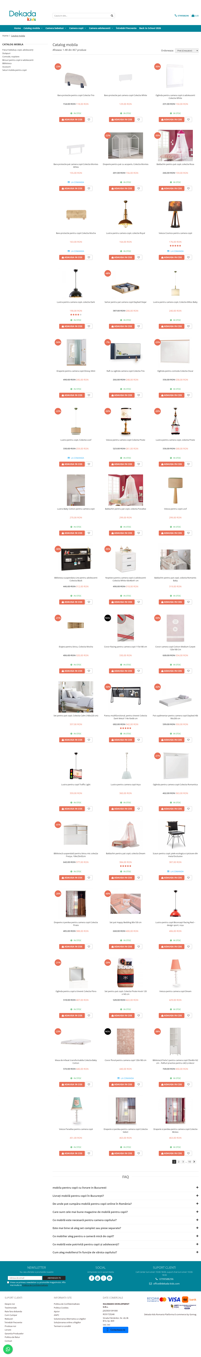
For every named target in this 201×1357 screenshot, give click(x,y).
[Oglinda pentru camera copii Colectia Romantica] (175, 765)
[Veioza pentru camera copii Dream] (175, 972)
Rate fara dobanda (13, 1311)
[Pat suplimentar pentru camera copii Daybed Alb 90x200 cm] (175, 697)
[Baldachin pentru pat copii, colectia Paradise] (125, 490)
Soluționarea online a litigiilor (67, 1322)
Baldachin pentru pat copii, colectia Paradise (125, 508)
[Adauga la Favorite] (88, 119)
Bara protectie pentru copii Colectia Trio (75, 95)
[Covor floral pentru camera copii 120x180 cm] (125, 1041)
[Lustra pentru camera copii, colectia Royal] (125, 214)
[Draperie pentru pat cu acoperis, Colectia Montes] (125, 145)
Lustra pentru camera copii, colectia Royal (125, 233)
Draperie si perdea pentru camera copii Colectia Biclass (175, 1130)
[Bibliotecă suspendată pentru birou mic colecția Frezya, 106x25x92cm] (75, 834)
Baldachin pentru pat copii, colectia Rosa (175, 164)
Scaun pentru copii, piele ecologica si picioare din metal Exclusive (175, 855)
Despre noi (10, 1303)
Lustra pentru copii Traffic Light (75, 784)
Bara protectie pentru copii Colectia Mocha (76, 233)
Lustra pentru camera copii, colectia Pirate (175, 439)
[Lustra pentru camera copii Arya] (125, 765)
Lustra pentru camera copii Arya (126, 784)
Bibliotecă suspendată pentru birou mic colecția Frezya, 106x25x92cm (76, 855)
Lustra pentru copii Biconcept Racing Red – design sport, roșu (175, 924)
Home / (6, 35)
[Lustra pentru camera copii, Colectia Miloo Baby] (175, 283)
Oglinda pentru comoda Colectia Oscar (175, 371)
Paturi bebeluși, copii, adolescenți (17, 49)
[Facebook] (91, 1278)
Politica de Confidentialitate (35, 1285)
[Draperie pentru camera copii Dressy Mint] (75, 352)
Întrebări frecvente (13, 1322)
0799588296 (166, 1279)
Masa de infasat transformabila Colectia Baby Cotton (76, 1061)
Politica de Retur (12, 1337)
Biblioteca (6, 63)
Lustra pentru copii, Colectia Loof (75, 439)
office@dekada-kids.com (166, 1283)
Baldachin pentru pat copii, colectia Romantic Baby (175, 579)
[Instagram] (109, 1278)
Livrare (8, 1329)
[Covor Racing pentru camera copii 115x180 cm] (125, 628)
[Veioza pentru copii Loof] (175, 490)
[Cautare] (112, 15)
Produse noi (10, 1326)
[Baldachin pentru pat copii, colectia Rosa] (175, 145)
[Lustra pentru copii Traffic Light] (75, 765)
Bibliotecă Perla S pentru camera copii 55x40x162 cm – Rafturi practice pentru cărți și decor (175, 1061)
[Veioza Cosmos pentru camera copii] (175, 214)
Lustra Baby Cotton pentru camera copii (76, 508)
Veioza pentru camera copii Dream (175, 991)
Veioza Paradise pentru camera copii (76, 1129)
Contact (8, 1340)
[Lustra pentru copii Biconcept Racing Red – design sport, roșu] (175, 903)
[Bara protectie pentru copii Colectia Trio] (75, 76)
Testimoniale (11, 1307)
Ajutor (57, 1311)
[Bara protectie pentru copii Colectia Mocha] (75, 214)
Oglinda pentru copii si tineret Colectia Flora (76, 991)
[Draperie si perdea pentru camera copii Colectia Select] (125, 1110)
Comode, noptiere (10, 56)
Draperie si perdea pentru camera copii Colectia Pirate (76, 924)
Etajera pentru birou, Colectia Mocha (76, 646)
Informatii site (63, 1297)
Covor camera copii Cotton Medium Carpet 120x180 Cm (175, 648)
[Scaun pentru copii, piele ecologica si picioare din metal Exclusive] (175, 834)
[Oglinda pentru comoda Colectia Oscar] (175, 352)
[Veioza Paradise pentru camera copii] (75, 1110)
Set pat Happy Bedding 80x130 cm (125, 922)
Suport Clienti (13, 1297)
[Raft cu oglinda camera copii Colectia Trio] (125, 352)
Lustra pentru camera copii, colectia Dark (76, 302)
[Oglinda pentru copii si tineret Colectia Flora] (75, 972)
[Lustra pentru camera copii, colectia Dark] (75, 283)
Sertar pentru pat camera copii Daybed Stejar (126, 302)
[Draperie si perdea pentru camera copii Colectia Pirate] (75, 903)
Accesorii (6, 66)
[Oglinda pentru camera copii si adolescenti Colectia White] (175, 76)
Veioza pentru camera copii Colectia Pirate (125, 439)
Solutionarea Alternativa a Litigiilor (70, 1318)
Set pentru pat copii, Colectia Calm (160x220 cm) (76, 715)
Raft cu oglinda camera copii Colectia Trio (126, 371)
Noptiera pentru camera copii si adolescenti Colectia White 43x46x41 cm (125, 579)
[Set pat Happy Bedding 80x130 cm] (125, 903)
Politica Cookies (61, 1307)
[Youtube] (97, 1278)
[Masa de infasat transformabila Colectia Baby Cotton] (75, 1041)
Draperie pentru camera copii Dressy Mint (76, 371)
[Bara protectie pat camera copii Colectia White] (125, 76)
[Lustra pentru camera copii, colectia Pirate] (175, 421)
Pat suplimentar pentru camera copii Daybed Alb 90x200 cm (175, 717)
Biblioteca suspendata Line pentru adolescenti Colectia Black (75, 579)
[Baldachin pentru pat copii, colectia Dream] (125, 834)
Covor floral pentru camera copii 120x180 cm (125, 1060)
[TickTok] (103, 1278)
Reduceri (9, 1318)
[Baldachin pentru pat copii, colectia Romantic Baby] (175, 559)
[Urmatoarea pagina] (194, 1162)
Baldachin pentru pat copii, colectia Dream (125, 853)
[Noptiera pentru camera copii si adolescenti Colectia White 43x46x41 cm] (125, 559)
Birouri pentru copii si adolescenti (17, 60)
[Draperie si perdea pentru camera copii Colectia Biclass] (175, 1110)
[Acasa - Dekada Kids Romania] (25, 15)
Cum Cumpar (11, 1315)
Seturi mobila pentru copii (14, 70)
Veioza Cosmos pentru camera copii (175, 233)
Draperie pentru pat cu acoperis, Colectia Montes (125, 164)
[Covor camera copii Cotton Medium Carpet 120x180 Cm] (175, 628)
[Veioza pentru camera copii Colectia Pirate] (125, 421)
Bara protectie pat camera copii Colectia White (125, 95)
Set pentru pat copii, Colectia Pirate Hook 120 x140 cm (126, 992)
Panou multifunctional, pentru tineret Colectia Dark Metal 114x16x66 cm (125, 717)
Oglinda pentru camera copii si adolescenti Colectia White (175, 96)
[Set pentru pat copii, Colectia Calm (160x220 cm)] (75, 697)
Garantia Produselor (14, 1333)
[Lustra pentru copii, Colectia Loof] (75, 421)
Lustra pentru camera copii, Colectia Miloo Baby (175, 302)
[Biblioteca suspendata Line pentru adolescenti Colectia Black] (75, 559)
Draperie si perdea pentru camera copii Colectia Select (126, 1130)
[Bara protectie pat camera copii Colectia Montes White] (75, 145)
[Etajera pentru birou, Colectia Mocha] (75, 628)
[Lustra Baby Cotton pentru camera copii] (75, 490)
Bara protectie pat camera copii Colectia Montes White (76, 165)
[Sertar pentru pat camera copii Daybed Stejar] (125, 283)
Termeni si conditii (62, 1326)
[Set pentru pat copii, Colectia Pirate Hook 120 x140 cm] (125, 972)
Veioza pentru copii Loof (175, 508)
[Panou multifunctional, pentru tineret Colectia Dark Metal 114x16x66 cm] (125, 697)
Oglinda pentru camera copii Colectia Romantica (175, 784)
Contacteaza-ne (117, 1330)
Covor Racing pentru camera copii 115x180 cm (125, 646)
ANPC (56, 1315)
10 (189, 1161)
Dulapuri (6, 53)
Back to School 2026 (150, 28)
